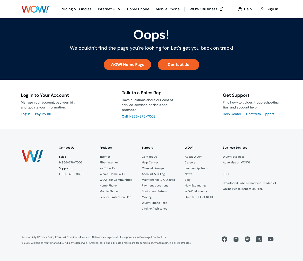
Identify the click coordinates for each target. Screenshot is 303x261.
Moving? (147, 197)
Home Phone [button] (138, 9)
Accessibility (28, 237)
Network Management (105, 237)
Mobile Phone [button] (168, 9)
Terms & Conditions (68, 237)
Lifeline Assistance (154, 208)
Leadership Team (196, 168)
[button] (35, 9)
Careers (190, 162)
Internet (105, 156)
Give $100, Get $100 (199, 197)
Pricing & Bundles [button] (76, 9)
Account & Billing (153, 174)
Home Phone (108, 185)
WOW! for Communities (116, 180)
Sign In (272, 9)
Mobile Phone (109, 191)
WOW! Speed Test (154, 203)
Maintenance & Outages (158, 180)
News (188, 174)
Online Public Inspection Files (243, 189)
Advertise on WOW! (236, 162)
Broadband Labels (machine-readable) (249, 183)
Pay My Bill (43, 114)
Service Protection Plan (115, 197)
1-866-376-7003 (70, 162)
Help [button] (248, 9)
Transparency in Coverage (135, 237)
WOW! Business (203, 9)
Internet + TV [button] (109, 9)
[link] (127, 64)
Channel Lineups (153, 168)
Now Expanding (195, 185)
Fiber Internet (109, 162)
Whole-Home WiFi (112, 174)
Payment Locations (155, 185)
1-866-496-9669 (71, 174)
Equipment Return (154, 191)
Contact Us (149, 156)
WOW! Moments (196, 191)
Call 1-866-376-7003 (139, 116)
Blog (187, 180)
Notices (85, 237)
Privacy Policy (46, 237)
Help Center (232, 114)
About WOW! (194, 156)
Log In (25, 114)
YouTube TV (107, 168)
